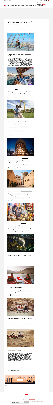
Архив (9, 21)
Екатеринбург (41, 0)
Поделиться (16, 21)
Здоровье (30, 5)
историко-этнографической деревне (23, 318)
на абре (16, 89)
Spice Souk (23, 223)
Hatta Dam (19, 287)
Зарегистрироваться (9, 0)
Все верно (43, 4)
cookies (19, 402)
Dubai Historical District (26, 191)
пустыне (19, 350)
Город (8, 5)
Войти (5, 0)
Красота (19, 5)
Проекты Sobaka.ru (46, 0)
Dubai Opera (25, 158)
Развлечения (12, 5)
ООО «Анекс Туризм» (12, 370)
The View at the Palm (13, 55)
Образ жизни (35, 5)
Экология (27, 5)
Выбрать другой (39, 4)
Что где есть (22, 5)
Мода (16, 5)
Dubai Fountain (27, 255)
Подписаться (12, 21)
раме (26, 121)
